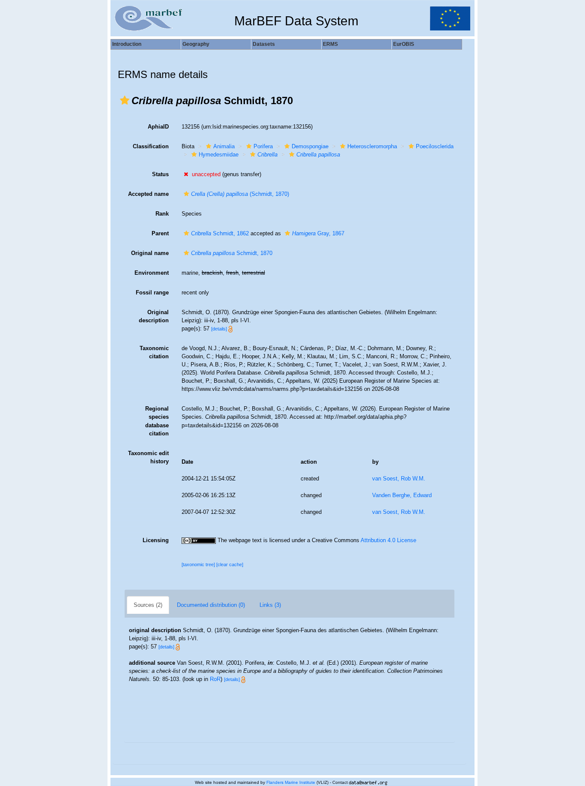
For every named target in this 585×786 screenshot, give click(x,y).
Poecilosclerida (435, 146)
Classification (151, 146)
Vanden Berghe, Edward (402, 495)
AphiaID (158, 126)
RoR (215, 679)
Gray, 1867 (318, 233)
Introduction (126, 44)
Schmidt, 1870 (231, 253)
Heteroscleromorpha (372, 146)
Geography (195, 44)
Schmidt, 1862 (220, 233)
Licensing (156, 540)
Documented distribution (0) (211, 605)
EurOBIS (403, 44)
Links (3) (270, 605)
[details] (219, 328)
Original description (154, 316)
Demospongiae (310, 146)
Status (160, 174)
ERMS (330, 44)
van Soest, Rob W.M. (398, 478)
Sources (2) (148, 605)
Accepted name (148, 194)
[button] (124, 100)
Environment (151, 273)
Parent (160, 233)
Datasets (264, 44)
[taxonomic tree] (199, 564)
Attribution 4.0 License (388, 540)
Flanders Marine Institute (290, 782)
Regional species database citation (157, 420)
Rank (162, 213)
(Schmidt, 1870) (240, 194)
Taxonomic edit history (148, 457)
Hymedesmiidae (219, 154)
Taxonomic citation (154, 352)
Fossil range (152, 292)
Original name (150, 253)
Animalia (224, 146)
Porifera (263, 146)
